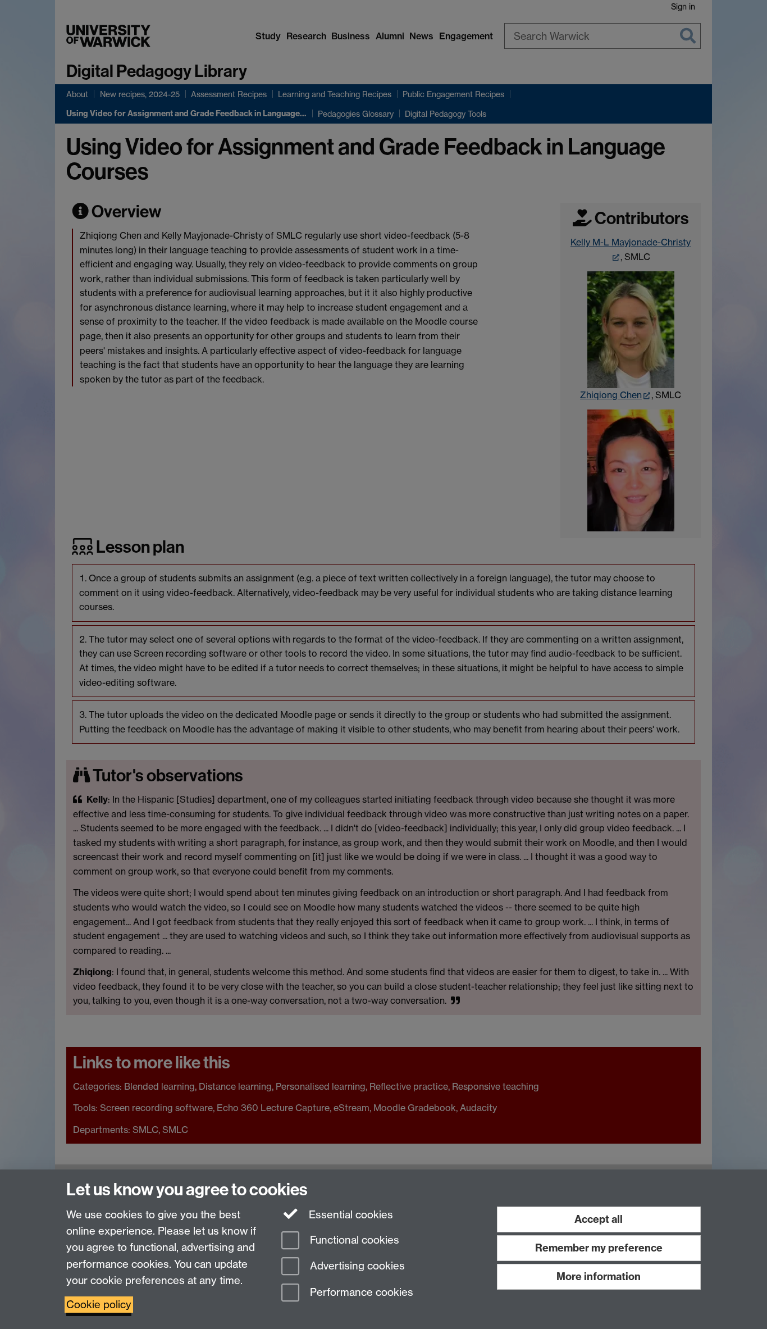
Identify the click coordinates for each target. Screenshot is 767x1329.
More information (598, 1276)
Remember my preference (599, 1247)
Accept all (598, 1219)
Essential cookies (349, 1214)
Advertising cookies (356, 1266)
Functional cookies (353, 1240)
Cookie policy (98, 1304)
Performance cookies (360, 1292)
